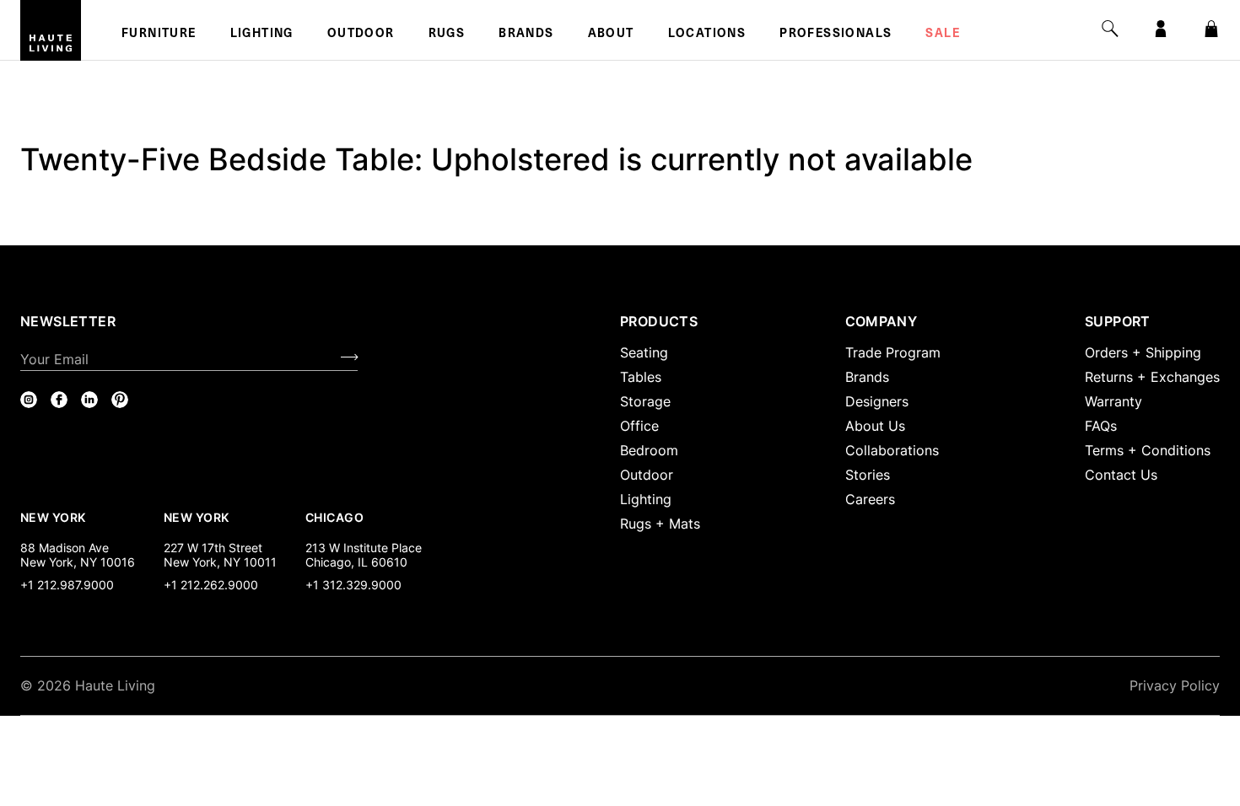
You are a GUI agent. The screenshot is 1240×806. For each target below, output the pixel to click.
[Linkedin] (89, 399)
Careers (870, 499)
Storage (645, 401)
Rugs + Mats (660, 523)
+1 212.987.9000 (67, 585)
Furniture (159, 34)
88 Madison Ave (64, 547)
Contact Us (1121, 474)
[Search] (1110, 28)
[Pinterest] (119, 399)
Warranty (1113, 401)
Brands (526, 34)
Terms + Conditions (1147, 450)
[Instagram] (28, 399)
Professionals (835, 34)
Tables (640, 376)
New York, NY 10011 (220, 562)
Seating (644, 352)
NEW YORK (54, 517)
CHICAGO (334, 517)
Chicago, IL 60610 (356, 562)
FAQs (1101, 425)
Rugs (447, 34)
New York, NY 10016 (77, 562)
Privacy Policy (1174, 685)
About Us (875, 425)
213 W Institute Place (363, 547)
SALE (942, 34)
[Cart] (1211, 28)
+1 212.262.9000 (211, 585)
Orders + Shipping (1143, 352)
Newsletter (68, 321)
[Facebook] (59, 399)
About (611, 34)
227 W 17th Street (213, 547)
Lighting (262, 34)
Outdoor (361, 34)
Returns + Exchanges (1152, 376)
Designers (876, 401)
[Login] (1161, 28)
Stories (867, 474)
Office (639, 425)
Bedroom (649, 450)
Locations (707, 34)
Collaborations (892, 450)
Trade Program (893, 352)
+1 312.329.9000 (353, 585)
